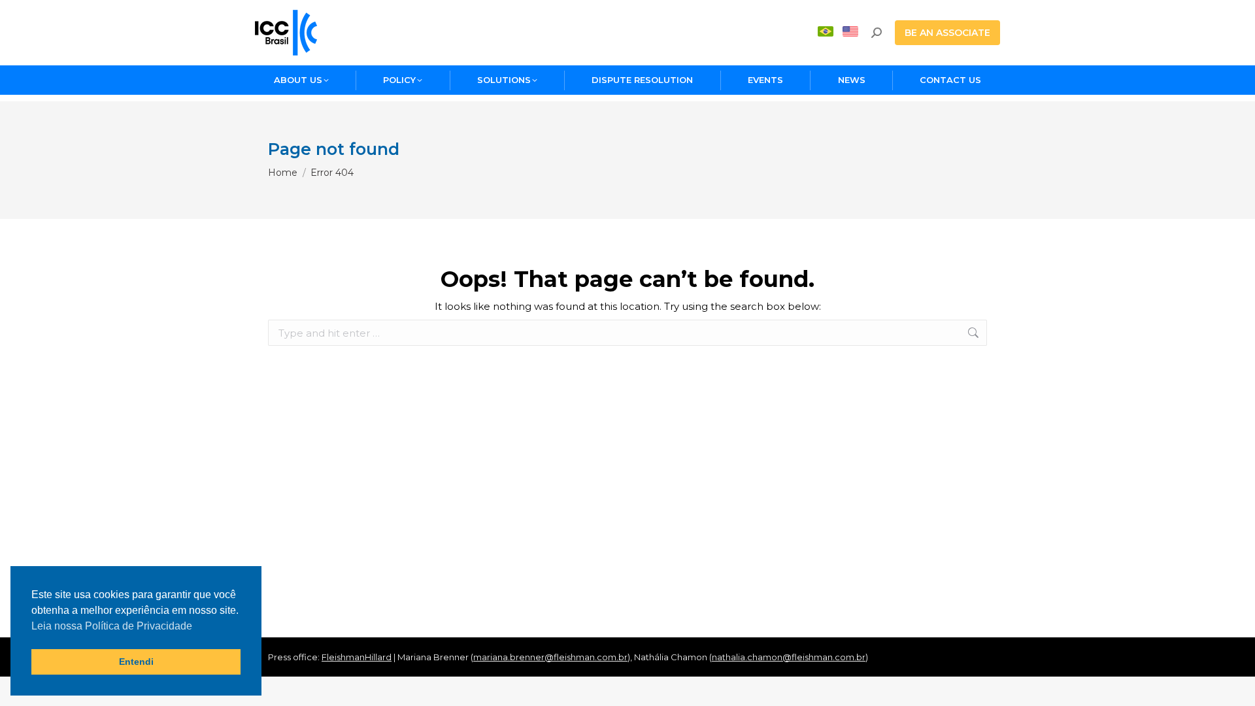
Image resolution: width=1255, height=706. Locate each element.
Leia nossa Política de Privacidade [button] (111, 625)
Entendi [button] (136, 661)
